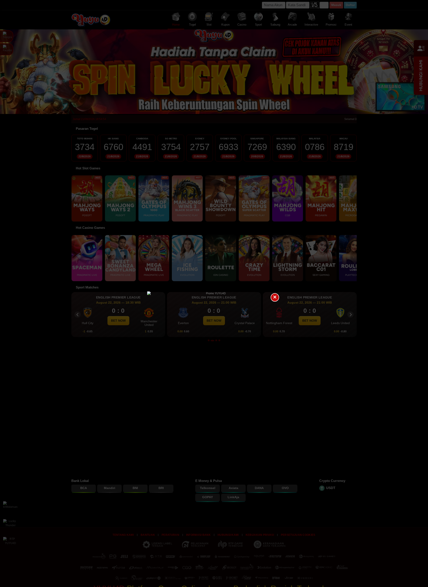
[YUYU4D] (214, 293)
